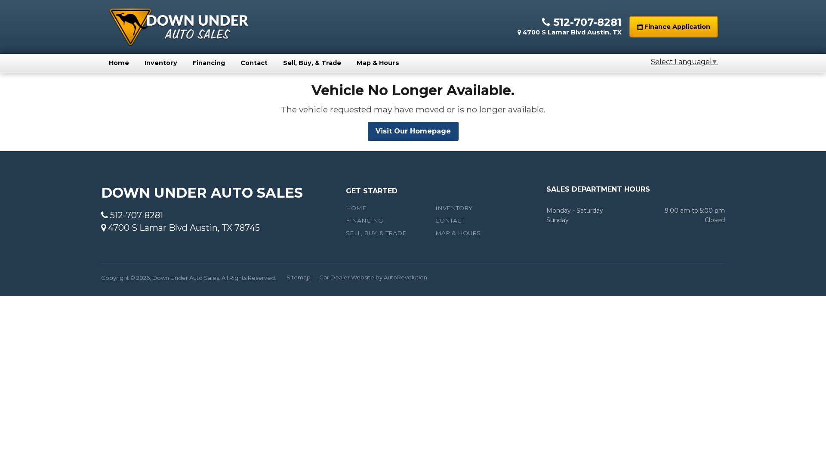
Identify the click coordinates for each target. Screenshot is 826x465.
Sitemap (299, 277)
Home (119, 63)
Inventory (161, 63)
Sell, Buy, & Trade (312, 63)
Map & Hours (378, 63)
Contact (254, 63)
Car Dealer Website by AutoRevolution (373, 277)
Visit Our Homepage (413, 131)
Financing (209, 63)
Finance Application (676, 27)
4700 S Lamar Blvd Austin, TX (571, 32)
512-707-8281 (586, 22)
